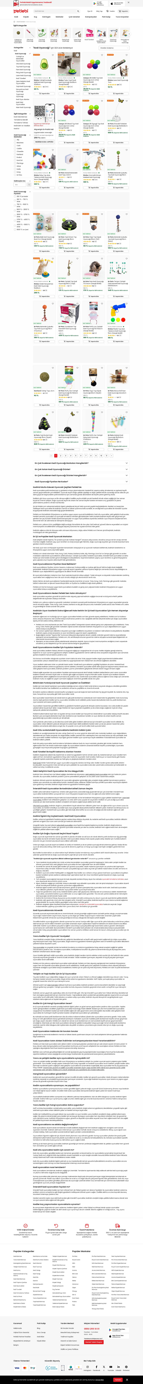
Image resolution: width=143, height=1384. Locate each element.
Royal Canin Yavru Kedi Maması (118, 1299)
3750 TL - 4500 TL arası (23, 220)
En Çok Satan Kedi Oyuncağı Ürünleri (52, 469)
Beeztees (20, 143)
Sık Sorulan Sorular (67, 1328)
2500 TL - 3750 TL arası (23, 215)
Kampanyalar (91, 17)
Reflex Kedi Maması (98, 1281)
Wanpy (74, 1291)
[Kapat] (128, 3)
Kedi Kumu (17, 1270)
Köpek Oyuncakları (58, 1272)
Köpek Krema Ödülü (20, 1307)
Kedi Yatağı (36, 1270)
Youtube (111, 1370)
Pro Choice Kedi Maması (119, 1260)
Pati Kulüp (106, 17)
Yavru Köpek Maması (39, 1298)
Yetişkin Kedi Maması (20, 1267)
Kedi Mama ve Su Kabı (40, 1256)
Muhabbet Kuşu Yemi (59, 1293)
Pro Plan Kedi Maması (99, 1256)
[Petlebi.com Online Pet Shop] (21, 11)
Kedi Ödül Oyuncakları (20, 103)
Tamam (118, 1380)
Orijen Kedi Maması (98, 1284)
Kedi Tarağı (36, 1274)
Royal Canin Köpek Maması (120, 1267)
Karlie (19, 169)
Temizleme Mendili (21, 120)
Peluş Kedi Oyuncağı (23, 72)
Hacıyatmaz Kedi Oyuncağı (22, 90)
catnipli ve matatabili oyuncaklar (91, 904)
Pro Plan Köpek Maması (118, 1263)
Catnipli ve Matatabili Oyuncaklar (20, 59)
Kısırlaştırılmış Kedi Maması (22, 1263)
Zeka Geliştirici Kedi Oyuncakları (23, 82)
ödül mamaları (52, 985)
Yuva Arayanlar (122, 17)
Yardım (112, 11)
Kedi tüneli (37, 763)
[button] (129, 34)
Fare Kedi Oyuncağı (23, 70)
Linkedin (118, 1370)
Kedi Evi (16, 129)
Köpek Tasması (57, 1279)
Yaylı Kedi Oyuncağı (23, 86)
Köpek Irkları (41, 1341)
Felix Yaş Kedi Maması (118, 1256)
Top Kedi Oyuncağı (23, 67)
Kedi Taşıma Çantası (20, 1282)
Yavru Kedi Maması (20, 1260)
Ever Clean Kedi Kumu (118, 1307)
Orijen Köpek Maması (118, 1291)
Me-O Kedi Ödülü (116, 1303)
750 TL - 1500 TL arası (22, 205)
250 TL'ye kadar (22, 196)
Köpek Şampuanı (58, 1286)
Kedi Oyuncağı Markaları (20, 136)
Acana (74, 1270)
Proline (74, 1301)
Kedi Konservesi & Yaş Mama (20, 1274)
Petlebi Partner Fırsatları (22, 1337)
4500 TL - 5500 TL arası (23, 225)
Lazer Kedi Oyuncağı (23, 75)
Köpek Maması (38, 1295)
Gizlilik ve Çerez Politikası (69, 1349)
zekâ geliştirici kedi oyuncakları (96, 774)
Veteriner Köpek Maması (60, 1303)
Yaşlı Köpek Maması (39, 1305)
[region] (22, 148)
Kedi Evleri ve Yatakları (22, 126)
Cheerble (20, 151)
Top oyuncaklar (38, 947)
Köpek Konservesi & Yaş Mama (60, 1260)
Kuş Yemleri (56, 1289)
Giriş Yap (99, 11)
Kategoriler (18, 48)
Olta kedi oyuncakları (40, 806)
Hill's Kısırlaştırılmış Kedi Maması (99, 1299)
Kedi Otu (35, 1277)
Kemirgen (46, 17)
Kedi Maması (18, 1256)
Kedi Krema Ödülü (19, 1303)
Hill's (73, 1263)
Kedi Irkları (40, 1337)
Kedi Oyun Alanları (22, 99)
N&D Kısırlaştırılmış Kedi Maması (99, 1304)
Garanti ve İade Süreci (69, 1341)
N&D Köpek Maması (117, 1274)
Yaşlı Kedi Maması (39, 1301)
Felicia (74, 1277)
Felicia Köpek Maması (118, 1284)
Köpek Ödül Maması (59, 1265)
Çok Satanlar (74, 17)
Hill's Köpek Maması (117, 1270)
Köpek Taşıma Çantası (60, 1268)
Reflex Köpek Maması (118, 1287)
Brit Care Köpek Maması (119, 1281)
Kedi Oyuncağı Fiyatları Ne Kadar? (51, 481)
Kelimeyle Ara (19, 181)
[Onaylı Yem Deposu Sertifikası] (62, 1368)
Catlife (19, 148)
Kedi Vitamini (37, 1263)
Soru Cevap (41, 1332)
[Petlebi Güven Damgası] (51, 1368)
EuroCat (20, 160)
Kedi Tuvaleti (18, 1289)
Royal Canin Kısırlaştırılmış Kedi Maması (100, 1294)
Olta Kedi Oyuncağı (23, 64)
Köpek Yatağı (57, 1282)
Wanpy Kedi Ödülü (98, 1309)
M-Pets (19, 175)
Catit (18, 146)
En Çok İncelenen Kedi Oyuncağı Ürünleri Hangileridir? (61, 475)
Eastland (20, 154)
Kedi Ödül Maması (20, 117)
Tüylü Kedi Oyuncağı (20, 95)
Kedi (16, 17)
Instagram (87, 1370)
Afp (18, 140)
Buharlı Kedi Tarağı (39, 1291)
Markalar (59, 17)
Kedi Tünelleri (21, 78)
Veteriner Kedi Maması (60, 1300)
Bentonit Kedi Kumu (20, 1300)
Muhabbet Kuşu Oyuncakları (61, 1296)
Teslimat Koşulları (67, 1337)
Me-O (74, 1295)
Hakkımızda (18, 1328)
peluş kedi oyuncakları (65, 825)
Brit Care (75, 1274)
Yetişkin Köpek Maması (60, 1256)
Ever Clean (75, 1298)
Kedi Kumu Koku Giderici (40, 1260)
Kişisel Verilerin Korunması (70, 1345)
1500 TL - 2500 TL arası (23, 210)
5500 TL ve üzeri (22, 230)
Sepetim (125, 11)
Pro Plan (74, 1256)
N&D (73, 1267)
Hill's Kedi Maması (97, 1263)
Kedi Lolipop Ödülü (58, 1307)
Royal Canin (76, 1260)
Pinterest (126, 1370)
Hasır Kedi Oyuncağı (23, 107)
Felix (73, 1305)
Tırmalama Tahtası (21, 123)
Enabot (19, 157)
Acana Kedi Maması (98, 1270)
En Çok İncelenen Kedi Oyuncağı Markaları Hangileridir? (61, 463)
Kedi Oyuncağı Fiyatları (20, 193)
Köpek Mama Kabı (58, 1275)
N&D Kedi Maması (97, 1267)
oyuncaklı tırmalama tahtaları (113, 879)
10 (101, 456)
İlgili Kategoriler (20, 114)
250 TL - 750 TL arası (22, 200)
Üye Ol (90, 11)
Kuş (35, 17)
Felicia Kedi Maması (98, 1277)
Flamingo (20, 163)
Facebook (96, 1370)
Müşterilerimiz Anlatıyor (22, 1341)
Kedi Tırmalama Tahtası (21, 1293)
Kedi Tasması (37, 1267)
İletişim (16, 1345)
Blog (38, 1328)
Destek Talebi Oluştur (94, 1342)
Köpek (26, 17)
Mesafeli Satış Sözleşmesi (70, 1332)
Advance (75, 1284)
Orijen (74, 1287)
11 (106, 456)
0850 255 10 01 (91, 1328)
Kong (18, 172)
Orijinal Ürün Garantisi (21, 1332)
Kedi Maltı (36, 1287)
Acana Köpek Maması (118, 1277)
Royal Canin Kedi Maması (100, 1260)
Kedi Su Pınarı (18, 1296)
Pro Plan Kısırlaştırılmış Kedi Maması (100, 1288)
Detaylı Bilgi (99, 1380)
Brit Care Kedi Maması (99, 1274)
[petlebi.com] (14, 22)
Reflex (74, 1281)
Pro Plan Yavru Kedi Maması (120, 1295)
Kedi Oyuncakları (19, 1286)
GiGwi (19, 166)
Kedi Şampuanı (38, 1284)
